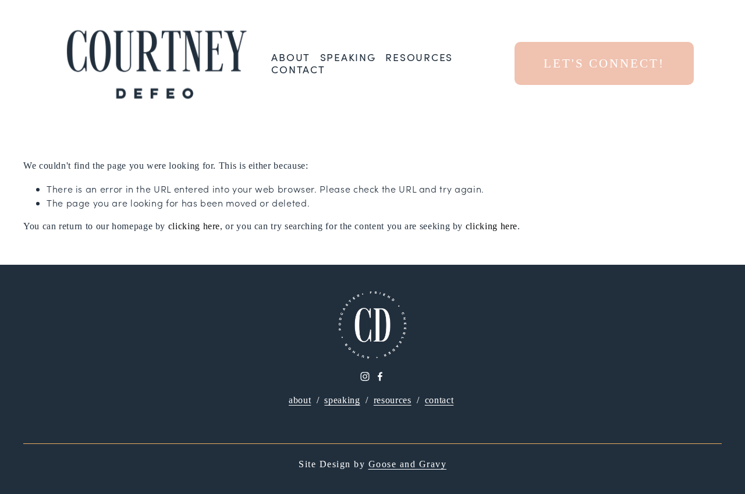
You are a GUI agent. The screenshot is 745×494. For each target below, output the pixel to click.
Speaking (348, 57)
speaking (342, 400)
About (290, 57)
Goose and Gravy (407, 464)
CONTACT (298, 69)
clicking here (194, 226)
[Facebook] (380, 376)
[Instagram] (365, 376)
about (300, 400)
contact (439, 400)
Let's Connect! (604, 63)
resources (392, 400)
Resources (419, 57)
